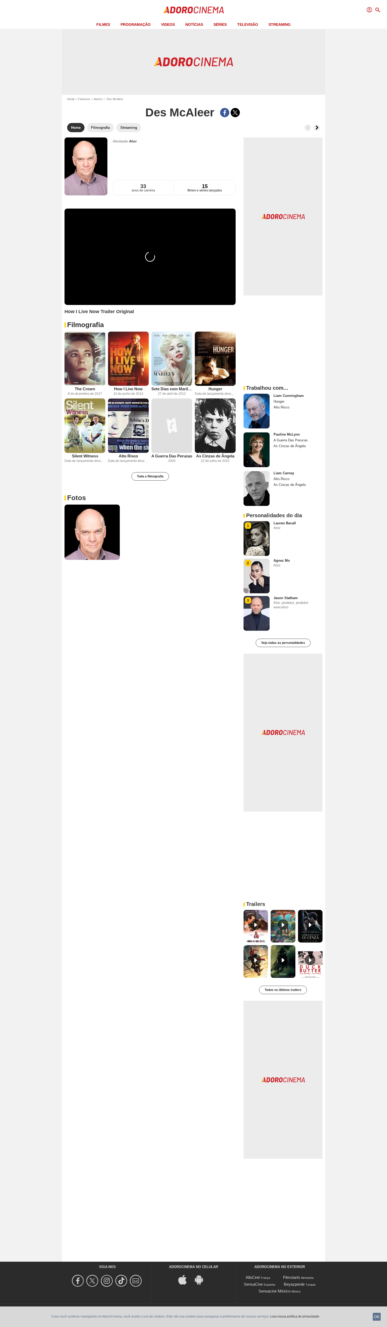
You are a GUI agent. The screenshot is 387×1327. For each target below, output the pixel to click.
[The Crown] (84, 359)
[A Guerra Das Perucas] (171, 425)
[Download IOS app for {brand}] (185, 1279)
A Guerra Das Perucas (171, 456)
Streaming (280, 24)
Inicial (70, 99)
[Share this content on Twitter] (235, 112)
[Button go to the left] (308, 128)
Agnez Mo (282, 561)
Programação (136, 24)
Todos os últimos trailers (283, 990)
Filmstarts (291, 1277)
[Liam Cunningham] (257, 411)
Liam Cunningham (289, 396)
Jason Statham (286, 598)
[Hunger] (215, 359)
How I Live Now (128, 389)
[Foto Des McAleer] (92, 532)
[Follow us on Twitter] (93, 1281)
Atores (98, 99)
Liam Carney (284, 473)
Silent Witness (85, 456)
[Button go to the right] (317, 128)
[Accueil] (193, 10)
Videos (168, 24)
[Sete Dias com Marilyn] (171, 359)
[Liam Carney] (257, 488)
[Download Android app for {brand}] (201, 1279)
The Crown (85, 389)
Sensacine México (274, 1291)
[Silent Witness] (84, 425)
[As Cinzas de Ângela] (215, 425)
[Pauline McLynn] (257, 449)
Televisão (247, 24)
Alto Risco (128, 456)
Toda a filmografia (150, 476)
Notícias (194, 24)
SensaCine (253, 1284)
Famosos (84, 99)
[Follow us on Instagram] (107, 1281)
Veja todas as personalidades (283, 643)
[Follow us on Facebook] (78, 1281)
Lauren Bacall (285, 523)
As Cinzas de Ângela (215, 456)
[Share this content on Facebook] (224, 112)
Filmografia (85, 325)
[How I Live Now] (128, 359)
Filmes (103, 24)
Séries (220, 24)
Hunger (215, 389)
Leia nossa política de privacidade (294, 1316)
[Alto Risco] (128, 425)
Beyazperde (294, 1284)
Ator (133, 141)
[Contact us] (136, 1281)
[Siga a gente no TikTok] (122, 1281)
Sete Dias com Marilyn (171, 389)
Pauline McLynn (287, 434)
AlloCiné (253, 1277)
